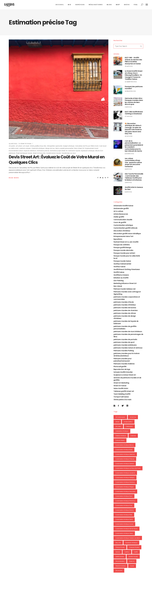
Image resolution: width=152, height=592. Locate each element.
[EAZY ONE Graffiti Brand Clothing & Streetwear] (118, 115)
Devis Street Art (79, 148)
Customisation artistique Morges (125, 487)
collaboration (129, 426)
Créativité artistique (38, 148)
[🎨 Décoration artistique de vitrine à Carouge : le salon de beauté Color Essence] (118, 127)
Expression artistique (88, 150)
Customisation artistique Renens (125, 510)
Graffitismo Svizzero (121, 275)
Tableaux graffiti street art (124, 391)
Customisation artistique (123, 225)
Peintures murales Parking (124, 351)
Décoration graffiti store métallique (127, 233)
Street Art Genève (120, 566)
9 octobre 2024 (129, 153)
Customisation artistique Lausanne (125, 473)
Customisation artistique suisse (124, 524)
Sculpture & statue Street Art (125, 375)
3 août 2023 (128, 182)
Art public (12, 146)
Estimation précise (43, 150)
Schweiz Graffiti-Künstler (123, 372)
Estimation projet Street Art (59, 150)
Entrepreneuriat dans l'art (123, 236)
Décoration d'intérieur (122, 231)
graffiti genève (120, 556)
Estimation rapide (74, 150)
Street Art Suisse (26, 143)
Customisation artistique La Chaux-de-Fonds (128, 468)
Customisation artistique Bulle (124, 449)
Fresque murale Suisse (122, 261)
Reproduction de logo (122, 369)
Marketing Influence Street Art (125, 283)
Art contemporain (120, 417)
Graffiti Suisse (119, 272)
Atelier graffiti (119, 217)
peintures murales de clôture (125, 313)
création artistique (121, 435)
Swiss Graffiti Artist (121, 388)
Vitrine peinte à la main (122, 399)
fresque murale (120, 547)
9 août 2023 (128, 192)
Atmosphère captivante (54, 146)
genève (118, 552)
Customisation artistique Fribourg (125, 459)
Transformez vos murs (69, 153)
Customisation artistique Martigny (125, 477)
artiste (117, 421)
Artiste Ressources (121, 214)
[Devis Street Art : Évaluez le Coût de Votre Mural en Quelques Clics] (58, 89)
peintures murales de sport (124, 342)
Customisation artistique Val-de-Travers (126, 528)
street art (131, 561)
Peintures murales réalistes (124, 364)
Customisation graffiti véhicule (125, 228)
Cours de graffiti (120, 222)
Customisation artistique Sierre (124, 519)
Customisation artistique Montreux (125, 482)
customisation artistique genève (125, 463)
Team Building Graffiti (122, 394)
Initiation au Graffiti (121, 278)
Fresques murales (134, 547)
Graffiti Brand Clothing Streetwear (127, 269)
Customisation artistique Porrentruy (125, 500)
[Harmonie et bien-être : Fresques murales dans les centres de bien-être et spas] (118, 101)
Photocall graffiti (120, 366)
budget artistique (68, 146)
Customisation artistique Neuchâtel (125, 491)
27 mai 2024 (128, 116)
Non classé (118, 286)
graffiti (136, 552)
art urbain (19, 146)
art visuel (26, 146)
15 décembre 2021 (130, 91)
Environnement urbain (16, 150)
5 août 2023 (128, 169)
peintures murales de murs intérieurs (128, 331)
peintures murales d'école (124, 302)
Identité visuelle (133, 556)
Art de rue (133, 417)
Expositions (118, 239)
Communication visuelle (123, 220)
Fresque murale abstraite (123, 250)
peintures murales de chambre (126, 310)
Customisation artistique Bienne (124, 445)
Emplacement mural (91, 148)
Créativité (133, 435)
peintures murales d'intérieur (125, 305)
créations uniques (25, 148)
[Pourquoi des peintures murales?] (118, 90)
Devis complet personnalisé (64, 148)
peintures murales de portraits (125, 339)
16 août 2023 (129, 66)
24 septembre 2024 (131, 81)
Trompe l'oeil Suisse (121, 397)
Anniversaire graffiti (121, 208)
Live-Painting (119, 280)
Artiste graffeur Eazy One (38, 146)
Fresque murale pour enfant (124, 253)
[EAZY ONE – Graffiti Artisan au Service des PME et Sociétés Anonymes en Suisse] (118, 61)
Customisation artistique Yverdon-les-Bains (128, 538)
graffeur (127, 552)
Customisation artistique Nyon (124, 496)
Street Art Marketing (121, 383)
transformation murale (53, 153)
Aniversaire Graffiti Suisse (123, 206)
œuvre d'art (119, 570)
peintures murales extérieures (125, 345)
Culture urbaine (120, 440)
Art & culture (118, 211)
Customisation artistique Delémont (125, 454)
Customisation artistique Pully (124, 505)
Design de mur (50, 148)
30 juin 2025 (128, 136)
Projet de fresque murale (24, 153)
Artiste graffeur (128, 421)
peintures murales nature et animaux (128, 348)
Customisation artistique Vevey (124, 533)
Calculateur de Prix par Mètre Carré (86, 146)
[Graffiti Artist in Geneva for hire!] (118, 190)
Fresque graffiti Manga (122, 247)
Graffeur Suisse (119, 267)
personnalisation (120, 561)
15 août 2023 (13, 143)
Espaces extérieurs (30, 150)
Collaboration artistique (122, 431)
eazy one (118, 542)
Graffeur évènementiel (122, 264)
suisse (132, 566)
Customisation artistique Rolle (124, 514)
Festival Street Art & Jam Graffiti (126, 242)
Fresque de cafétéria (122, 245)
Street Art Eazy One (39, 153)
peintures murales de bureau (125, 308)
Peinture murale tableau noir (125, 289)
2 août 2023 (128, 107)
